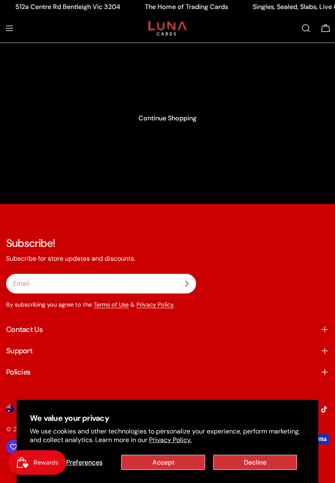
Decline (255, 462)
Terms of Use (111, 304)
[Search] (306, 28)
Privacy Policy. (170, 440)
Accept (163, 462)
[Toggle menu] (9, 28)
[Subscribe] (186, 283)
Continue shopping (167, 118)
